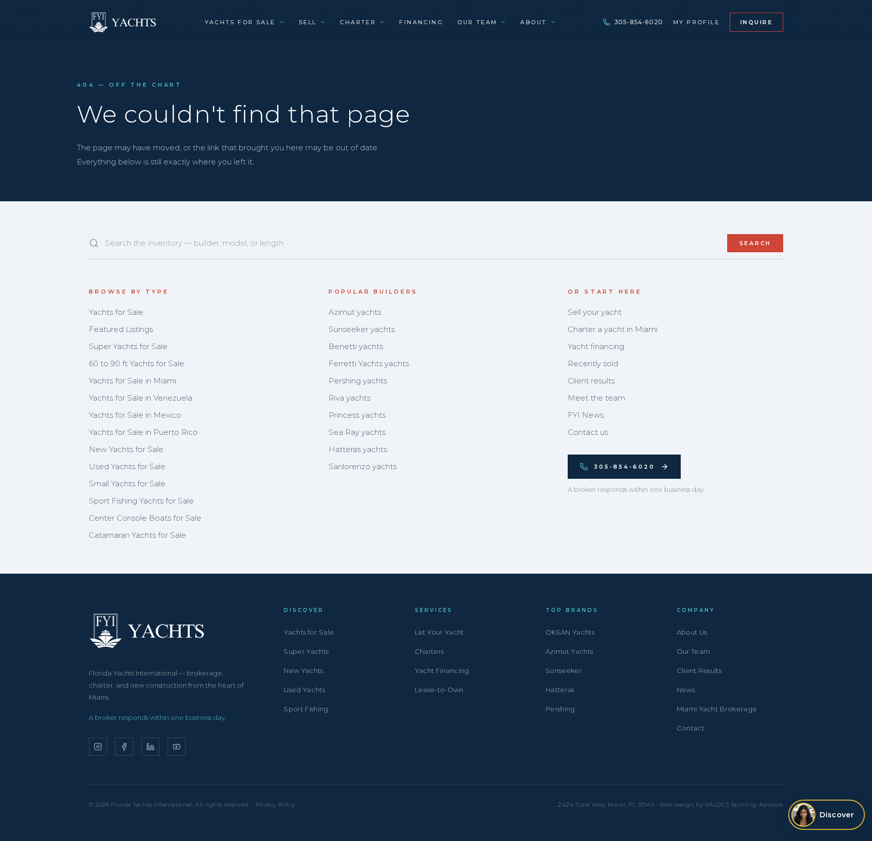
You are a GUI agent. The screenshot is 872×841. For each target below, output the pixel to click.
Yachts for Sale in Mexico (135, 415)
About (533, 22)
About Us (692, 632)
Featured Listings (121, 329)
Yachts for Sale (240, 22)
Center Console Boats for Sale (145, 518)
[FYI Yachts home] (123, 22)
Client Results (699, 670)
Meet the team (596, 398)
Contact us (588, 432)
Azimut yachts (355, 312)
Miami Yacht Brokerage (717, 709)
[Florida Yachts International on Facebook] (124, 747)
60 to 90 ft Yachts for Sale (136, 363)
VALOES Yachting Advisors (744, 804)
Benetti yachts (356, 346)
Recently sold (593, 363)
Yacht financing (596, 346)
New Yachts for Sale (126, 449)
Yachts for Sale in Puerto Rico (143, 432)
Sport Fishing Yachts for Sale (141, 501)
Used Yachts (304, 690)
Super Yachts (306, 651)
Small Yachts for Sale (127, 483)
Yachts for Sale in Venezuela (140, 398)
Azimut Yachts (569, 651)
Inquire (756, 22)
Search (755, 243)
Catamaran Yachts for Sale (137, 535)
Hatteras (560, 690)
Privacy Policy (275, 804)
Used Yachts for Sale (127, 466)
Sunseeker (564, 670)
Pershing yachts (358, 380)
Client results (591, 380)
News (686, 690)
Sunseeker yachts (362, 329)
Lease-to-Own (439, 690)
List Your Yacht (439, 632)
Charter (358, 22)
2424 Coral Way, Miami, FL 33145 (606, 804)
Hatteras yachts (358, 449)
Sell (308, 22)
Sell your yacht (595, 312)
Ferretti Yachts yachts (369, 363)
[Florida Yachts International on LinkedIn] (150, 747)
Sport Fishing (306, 709)
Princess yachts (357, 415)
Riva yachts (349, 398)
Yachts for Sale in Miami (132, 380)
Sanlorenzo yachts (363, 466)
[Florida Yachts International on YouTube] (177, 747)
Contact (690, 728)
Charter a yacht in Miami (613, 329)
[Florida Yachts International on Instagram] (98, 747)
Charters (429, 651)
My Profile (696, 22)
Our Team (477, 22)
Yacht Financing (442, 670)
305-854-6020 (638, 22)
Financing (421, 22)
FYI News (586, 415)
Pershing (560, 709)
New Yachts (303, 670)
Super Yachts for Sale (128, 346)
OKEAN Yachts (570, 632)
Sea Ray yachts (357, 432)
